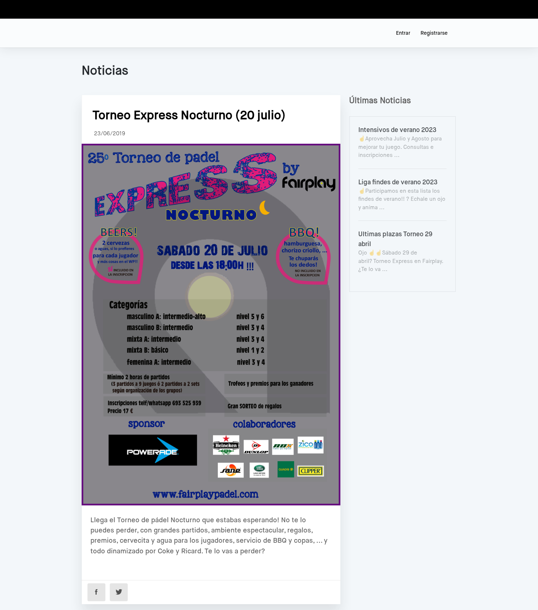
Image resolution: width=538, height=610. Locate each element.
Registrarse (434, 33)
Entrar (403, 33)
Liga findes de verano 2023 (397, 182)
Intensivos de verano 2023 (397, 130)
